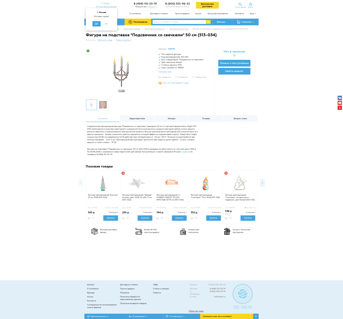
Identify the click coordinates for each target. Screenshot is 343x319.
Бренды (90, 293)
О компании (135, 13)
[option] (121, 72)
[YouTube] (340, 103)
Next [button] (262, 183)
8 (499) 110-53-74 (145, 3)
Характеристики (137, 118)
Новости (157, 293)
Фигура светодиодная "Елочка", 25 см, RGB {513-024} (103, 196)
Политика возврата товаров (133, 303)
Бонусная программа (218, 13)
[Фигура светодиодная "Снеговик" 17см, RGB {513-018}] (206, 183)
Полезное (124, 293)
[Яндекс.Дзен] (340, 108)
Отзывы (206, 118)
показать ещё (165, 72)
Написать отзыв (104, 40)
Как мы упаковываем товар (176, 83)
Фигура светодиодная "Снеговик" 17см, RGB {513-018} (205, 196)
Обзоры (171, 118)
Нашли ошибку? (123, 40)
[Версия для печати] (255, 41)
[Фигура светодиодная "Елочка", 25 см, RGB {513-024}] (103, 183)
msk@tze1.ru (152, 7)
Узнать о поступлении (234, 63)
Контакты (239, 13)
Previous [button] (80, 183)
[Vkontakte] (340, 98)
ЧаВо (155, 285)
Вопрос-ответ (240, 118)
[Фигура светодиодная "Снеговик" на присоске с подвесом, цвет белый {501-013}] (240, 183)
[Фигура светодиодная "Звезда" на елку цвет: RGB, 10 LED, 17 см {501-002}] (137, 183)
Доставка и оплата (159, 13)
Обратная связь (196, 311)
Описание (102, 118)
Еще (252, 13)
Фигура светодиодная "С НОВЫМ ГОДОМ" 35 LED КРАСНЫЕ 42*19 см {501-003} (170, 197)
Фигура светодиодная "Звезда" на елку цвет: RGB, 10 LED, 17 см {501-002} (137, 197)
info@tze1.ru (219, 297)
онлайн (184, 152)
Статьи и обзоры (161, 289)
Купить (111, 218)
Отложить (183, 77)
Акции (198, 13)
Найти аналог (234, 71)
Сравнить (166, 77)
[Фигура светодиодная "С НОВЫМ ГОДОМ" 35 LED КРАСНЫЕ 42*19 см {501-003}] (171, 183)
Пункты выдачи (182, 13)
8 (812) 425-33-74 (217, 291)
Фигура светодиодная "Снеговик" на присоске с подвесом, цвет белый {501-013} (240, 197)
